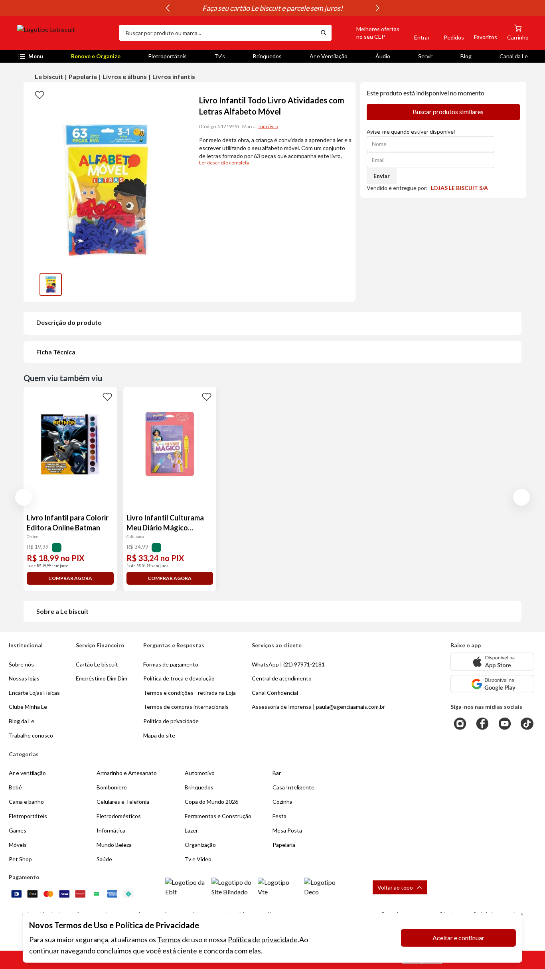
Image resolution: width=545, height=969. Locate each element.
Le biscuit (49, 76)
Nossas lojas (24, 678)
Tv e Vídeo (198, 859)
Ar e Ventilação (329, 56)
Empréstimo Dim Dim (101, 678)
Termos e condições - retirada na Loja (189, 692)
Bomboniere (112, 787)
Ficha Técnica (55, 352)
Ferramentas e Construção (218, 816)
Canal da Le (514, 56)
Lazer (191, 830)
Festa (279, 816)
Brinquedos (267, 56)
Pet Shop (20, 859)
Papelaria (83, 76)
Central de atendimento (282, 678)
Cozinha (282, 801)
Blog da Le (21, 721)
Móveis (18, 844)
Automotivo (200, 772)
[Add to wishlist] (39, 94)
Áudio (382, 56)
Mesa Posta (287, 830)
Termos (169, 939)
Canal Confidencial (275, 692)
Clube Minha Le (28, 706)
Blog (466, 56)
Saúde (104, 859)
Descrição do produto (69, 322)
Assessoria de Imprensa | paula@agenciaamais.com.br (318, 706)
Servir (425, 56)
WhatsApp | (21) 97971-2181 (288, 664)
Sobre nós (21, 664)
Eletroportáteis (167, 56)
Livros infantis (173, 76)
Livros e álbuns (125, 76)
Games (17, 830)
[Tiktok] (527, 723)
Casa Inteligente (293, 787)
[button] (368, 33)
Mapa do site (159, 735)
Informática (111, 830)
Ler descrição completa (224, 163)
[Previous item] (167, 8)
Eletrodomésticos (119, 816)
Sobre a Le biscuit (62, 611)
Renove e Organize (95, 56)
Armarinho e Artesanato (127, 772)
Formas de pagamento (170, 664)
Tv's (220, 56)
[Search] (324, 33)
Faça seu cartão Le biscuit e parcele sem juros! (272, 8)
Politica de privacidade (171, 721)
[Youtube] (504, 723)
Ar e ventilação (27, 772)
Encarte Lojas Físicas (34, 692)
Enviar (381, 175)
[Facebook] (482, 723)
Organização (200, 844)
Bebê (15, 787)
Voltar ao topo (395, 887)
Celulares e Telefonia (123, 801)
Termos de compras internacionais (186, 706)
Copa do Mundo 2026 (211, 801)
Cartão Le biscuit (97, 664)
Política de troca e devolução (179, 678)
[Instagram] (460, 723)
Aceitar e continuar (458, 937)
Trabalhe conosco (31, 735)
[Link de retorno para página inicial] (65, 33)
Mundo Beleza (114, 844)
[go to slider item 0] (50, 284)
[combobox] (217, 33)
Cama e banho (26, 801)
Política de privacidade (263, 939)
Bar (276, 772)
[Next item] (377, 8)
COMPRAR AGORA (70, 578)
